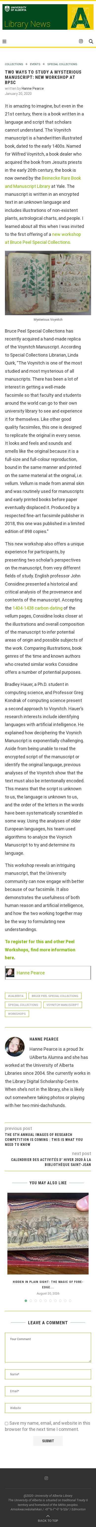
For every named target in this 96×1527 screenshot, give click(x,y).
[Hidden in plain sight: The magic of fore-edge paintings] (48, 1233)
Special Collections (62, 64)
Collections (14, 64)
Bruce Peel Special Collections (55, 996)
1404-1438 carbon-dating (38, 608)
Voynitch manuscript (63, 1005)
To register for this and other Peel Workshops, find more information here (40, 949)
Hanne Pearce (33, 88)
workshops (17, 1014)
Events (35, 64)
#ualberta (15, 996)
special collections (23, 1005)
